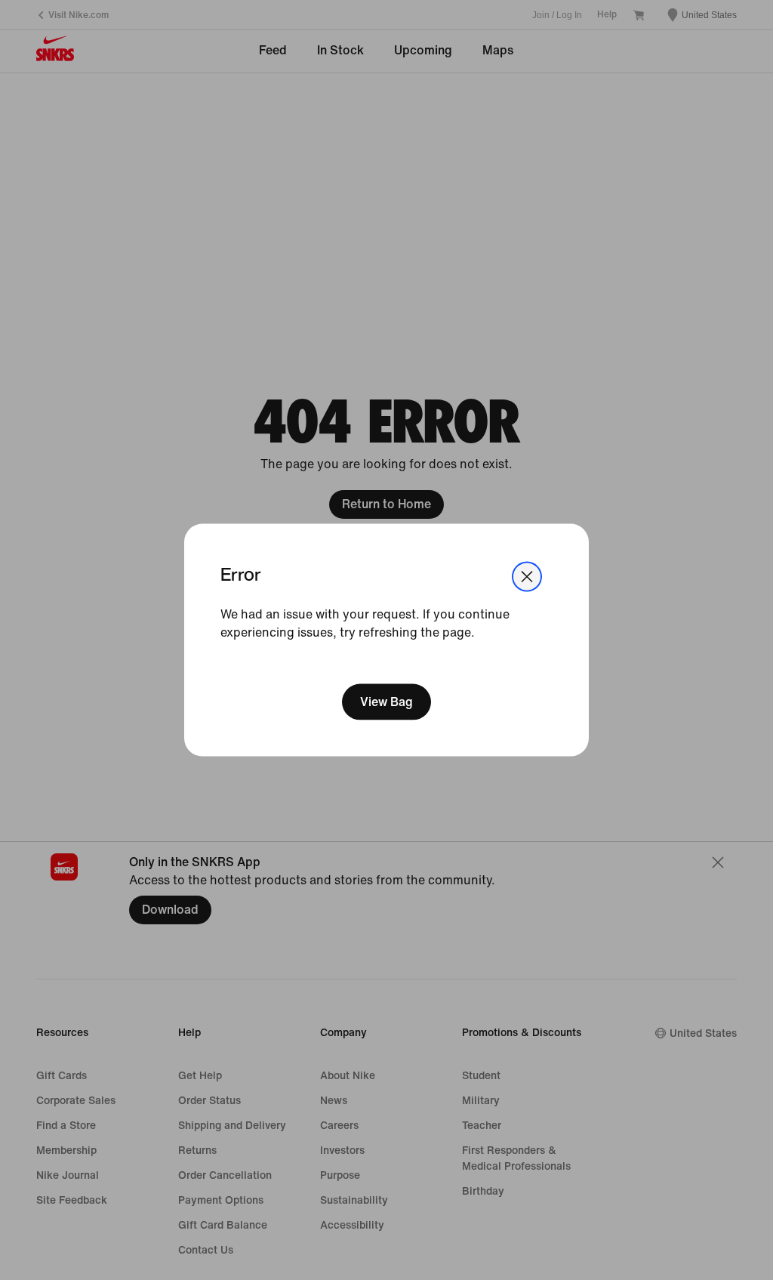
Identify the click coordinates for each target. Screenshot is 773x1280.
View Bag (386, 702)
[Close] (526, 576)
